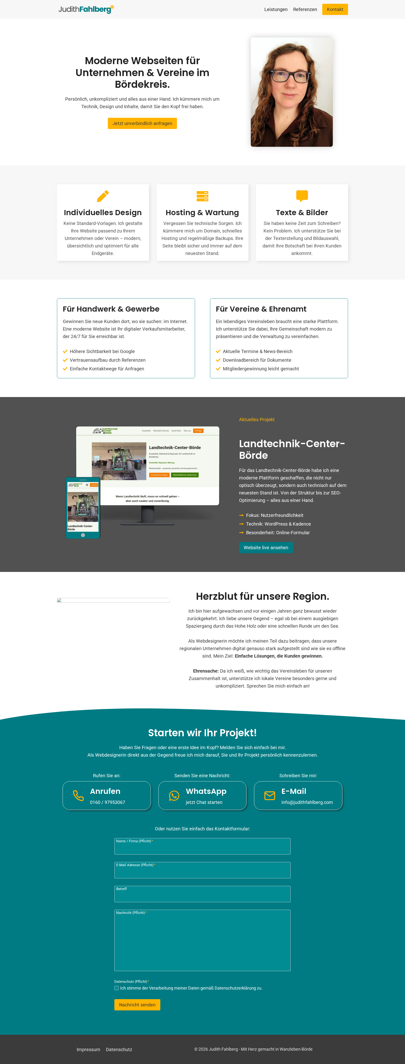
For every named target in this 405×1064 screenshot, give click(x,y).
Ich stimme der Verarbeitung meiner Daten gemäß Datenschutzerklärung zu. (191, 988)
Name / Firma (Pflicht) (134, 841)
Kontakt (335, 9)
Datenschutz (119, 1049)
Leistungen (276, 9)
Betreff (121, 889)
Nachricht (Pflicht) (131, 913)
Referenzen (305, 9)
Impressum (88, 1049)
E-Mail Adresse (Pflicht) (135, 865)
